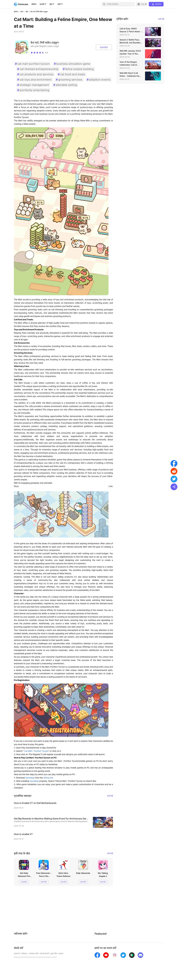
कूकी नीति (54, 953)
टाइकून (56, 46)
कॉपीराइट (24, 953)
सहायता (61, 953)
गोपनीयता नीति (33, 953)
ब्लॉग (59, 4)
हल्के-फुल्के (34, 46)
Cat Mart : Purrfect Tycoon (36, 751)
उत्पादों (42, 4)
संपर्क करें (16, 953)
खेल (51, 4)
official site (48, 777)
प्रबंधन (50, 46)
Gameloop (30, 777)
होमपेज (34, 4)
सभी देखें (110, 796)
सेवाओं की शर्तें (44, 953)
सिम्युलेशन (42, 46)
